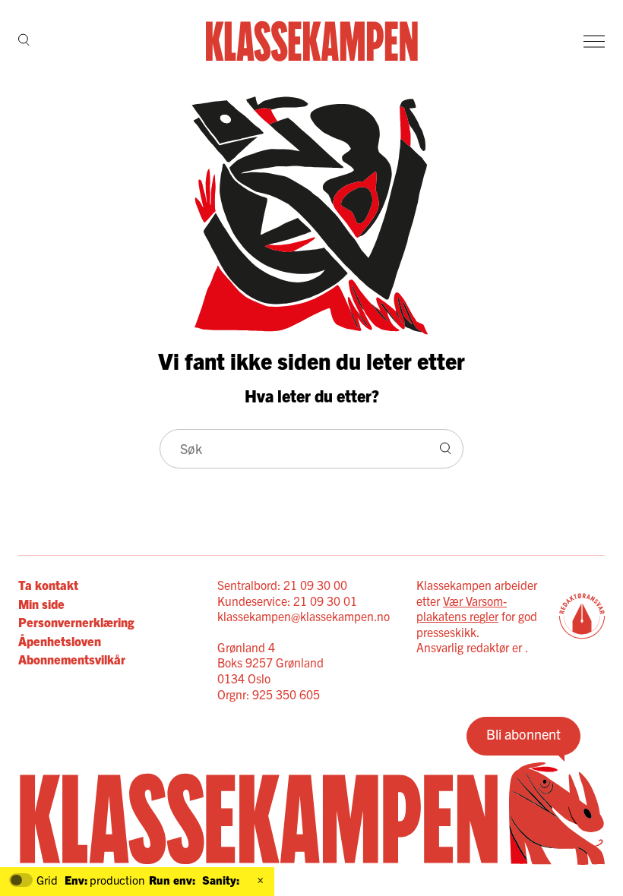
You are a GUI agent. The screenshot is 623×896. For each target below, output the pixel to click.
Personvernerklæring (76, 621)
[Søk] (24, 41)
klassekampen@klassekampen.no (303, 615)
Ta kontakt (48, 584)
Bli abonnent (523, 734)
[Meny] (594, 41)
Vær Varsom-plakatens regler (461, 608)
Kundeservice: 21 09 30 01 (287, 600)
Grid (46, 880)
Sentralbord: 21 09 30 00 (282, 584)
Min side (41, 603)
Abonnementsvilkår (71, 659)
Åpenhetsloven (59, 640)
